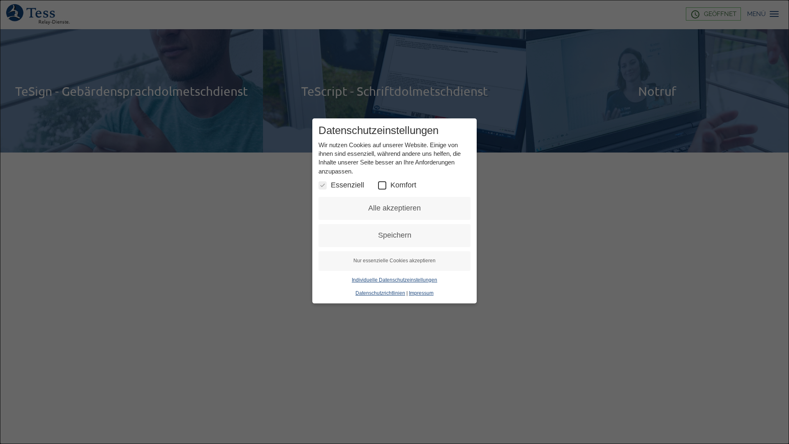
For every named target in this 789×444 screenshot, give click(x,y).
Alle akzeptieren (394, 208)
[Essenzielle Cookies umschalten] (322, 185)
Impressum (421, 293)
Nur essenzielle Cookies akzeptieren (394, 261)
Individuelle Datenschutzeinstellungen (394, 280)
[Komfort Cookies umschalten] (382, 185)
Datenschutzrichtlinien (380, 293)
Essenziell (347, 185)
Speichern (394, 235)
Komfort (403, 185)
